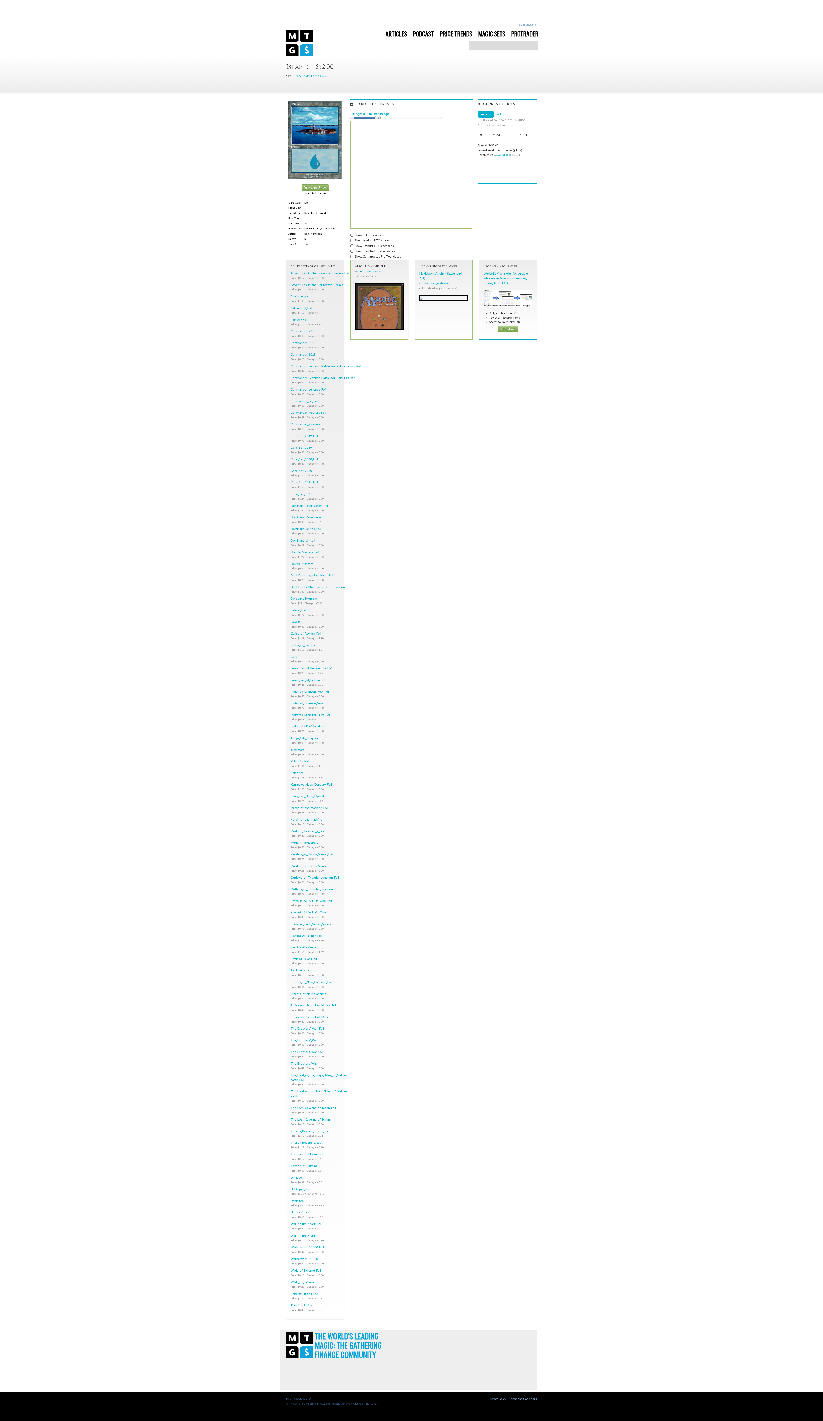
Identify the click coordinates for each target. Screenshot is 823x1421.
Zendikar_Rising (301, 1305)
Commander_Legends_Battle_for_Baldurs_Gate (323, 378)
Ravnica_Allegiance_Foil (306, 935)
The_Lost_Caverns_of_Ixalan (310, 1119)
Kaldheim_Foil (300, 761)
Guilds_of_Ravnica (303, 645)
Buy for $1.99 (316, 187)
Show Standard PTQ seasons (374, 245)
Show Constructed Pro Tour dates (378, 256)
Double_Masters (302, 564)
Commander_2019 (303, 354)
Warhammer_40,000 (304, 1259)
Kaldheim (297, 773)
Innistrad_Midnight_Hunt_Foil (310, 715)
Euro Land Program (309, 76)
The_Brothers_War (304, 1063)
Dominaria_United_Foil (306, 529)
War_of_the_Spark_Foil (306, 1224)
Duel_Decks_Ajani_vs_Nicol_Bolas (313, 575)
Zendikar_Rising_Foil (304, 1294)
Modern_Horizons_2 (304, 842)
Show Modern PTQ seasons (373, 240)
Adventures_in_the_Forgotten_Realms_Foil (320, 273)
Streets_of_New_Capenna (308, 994)
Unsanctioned (300, 1212)
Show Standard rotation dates (375, 251)
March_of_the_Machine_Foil (309, 808)
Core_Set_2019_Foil (304, 436)
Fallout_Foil (298, 610)
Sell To (500, 114)
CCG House (501, 155)
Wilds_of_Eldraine (303, 1282)
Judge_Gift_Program (305, 738)
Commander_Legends (305, 401)
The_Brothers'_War (304, 1040)
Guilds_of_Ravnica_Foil (306, 633)
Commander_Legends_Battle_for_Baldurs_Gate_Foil (326, 366)
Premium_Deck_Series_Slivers (311, 924)
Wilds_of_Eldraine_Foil (306, 1270)
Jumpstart (298, 749)
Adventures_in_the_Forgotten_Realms (317, 285)
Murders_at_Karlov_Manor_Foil (312, 854)
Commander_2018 (303, 343)
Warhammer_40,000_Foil (307, 1247)
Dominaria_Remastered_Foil (310, 505)
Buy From (486, 114)
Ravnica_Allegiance (303, 947)
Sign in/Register (528, 24)
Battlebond (298, 319)
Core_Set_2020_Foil (304, 459)
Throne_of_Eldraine (304, 1166)
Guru (294, 656)
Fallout (295, 622)
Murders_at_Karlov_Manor (309, 866)
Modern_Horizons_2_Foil (307, 831)
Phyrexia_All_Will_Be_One (308, 912)
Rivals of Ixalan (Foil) (304, 959)
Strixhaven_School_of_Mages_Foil (313, 1005)
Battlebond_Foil (301, 308)
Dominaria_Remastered (307, 517)
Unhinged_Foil (300, 1189)
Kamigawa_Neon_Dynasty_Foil (311, 784)
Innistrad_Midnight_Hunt (307, 726)
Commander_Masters (305, 424)
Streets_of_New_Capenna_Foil (311, 982)
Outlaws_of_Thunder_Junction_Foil (315, 877)
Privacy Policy (497, 1399)
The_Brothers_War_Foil (307, 1052)
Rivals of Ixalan (301, 970)
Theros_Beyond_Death (307, 1142)
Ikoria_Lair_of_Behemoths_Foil (311, 668)
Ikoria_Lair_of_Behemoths (308, 680)
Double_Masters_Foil (305, 552)
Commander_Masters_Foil (308, 412)
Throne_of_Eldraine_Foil (307, 1154)
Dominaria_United (303, 540)
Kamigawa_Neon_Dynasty (308, 796)
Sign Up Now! (508, 328)
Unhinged (297, 1200)
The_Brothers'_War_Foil (307, 1028)
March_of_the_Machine (306, 819)
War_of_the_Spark (303, 1235)
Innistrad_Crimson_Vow (307, 703)
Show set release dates (370, 235)
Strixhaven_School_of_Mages (310, 1017)
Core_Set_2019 (301, 447)
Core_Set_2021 (301, 494)
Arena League (300, 296)
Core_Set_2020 (301, 470)
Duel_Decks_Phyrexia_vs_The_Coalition (318, 587)
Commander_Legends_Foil (308, 389)
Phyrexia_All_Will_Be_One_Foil (311, 900)
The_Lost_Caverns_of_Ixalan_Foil (313, 1108)
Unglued (296, 1177)
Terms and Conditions (523, 1399)
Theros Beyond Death (436, 283)
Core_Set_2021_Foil (304, 482)
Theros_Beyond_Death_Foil (310, 1131)
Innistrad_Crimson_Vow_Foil (310, 691)
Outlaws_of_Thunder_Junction (312, 889)
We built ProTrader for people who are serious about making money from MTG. (506, 278)
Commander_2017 (303, 331)
